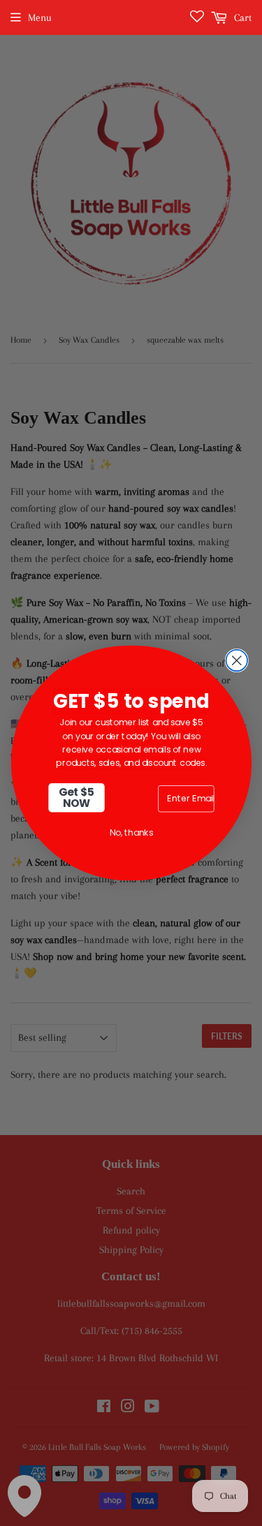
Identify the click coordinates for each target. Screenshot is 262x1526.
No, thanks (131, 833)
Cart (241, 17)
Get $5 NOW (76, 797)
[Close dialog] (236, 661)
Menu (40, 17)
